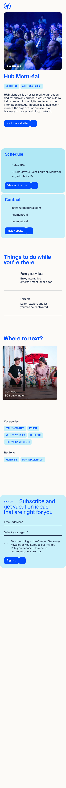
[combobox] (33, 532)
